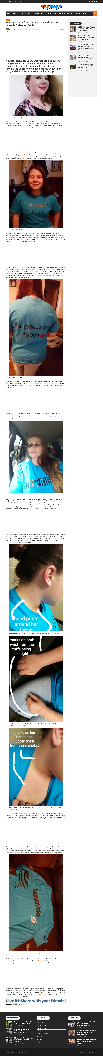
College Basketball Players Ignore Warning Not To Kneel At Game (86, 66)
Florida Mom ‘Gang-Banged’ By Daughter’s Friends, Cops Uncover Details (86, 1032)
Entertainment (40, 13)
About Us (84, 1052)
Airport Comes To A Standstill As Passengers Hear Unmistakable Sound (86, 1023)
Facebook (24, 117)
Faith (49, 13)
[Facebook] (89, 1)
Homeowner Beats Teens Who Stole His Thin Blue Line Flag (23, 1022)
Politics (70, 13)
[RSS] (96, 1)
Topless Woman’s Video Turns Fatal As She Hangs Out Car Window (86, 37)
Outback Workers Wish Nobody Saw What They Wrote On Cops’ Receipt (86, 1041)
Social (77, 13)
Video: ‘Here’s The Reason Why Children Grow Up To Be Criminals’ (23, 1039)
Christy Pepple (34, 29)
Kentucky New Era (39, 961)
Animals (15, 13)
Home (8, 13)
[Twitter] (93, 1)
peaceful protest (38, 994)
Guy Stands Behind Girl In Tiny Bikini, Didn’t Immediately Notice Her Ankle (86, 47)
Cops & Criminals (26, 13)
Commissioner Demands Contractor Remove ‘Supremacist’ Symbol (21, 1030)
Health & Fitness (59, 13)
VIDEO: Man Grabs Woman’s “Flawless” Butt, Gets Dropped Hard (86, 28)
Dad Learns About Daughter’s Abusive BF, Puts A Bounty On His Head (86, 57)
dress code (35, 959)
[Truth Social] (91, 1)
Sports (84, 13)
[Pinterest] (95, 1)
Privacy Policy (93, 1052)
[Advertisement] (36, 46)
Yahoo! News (24, 155)
